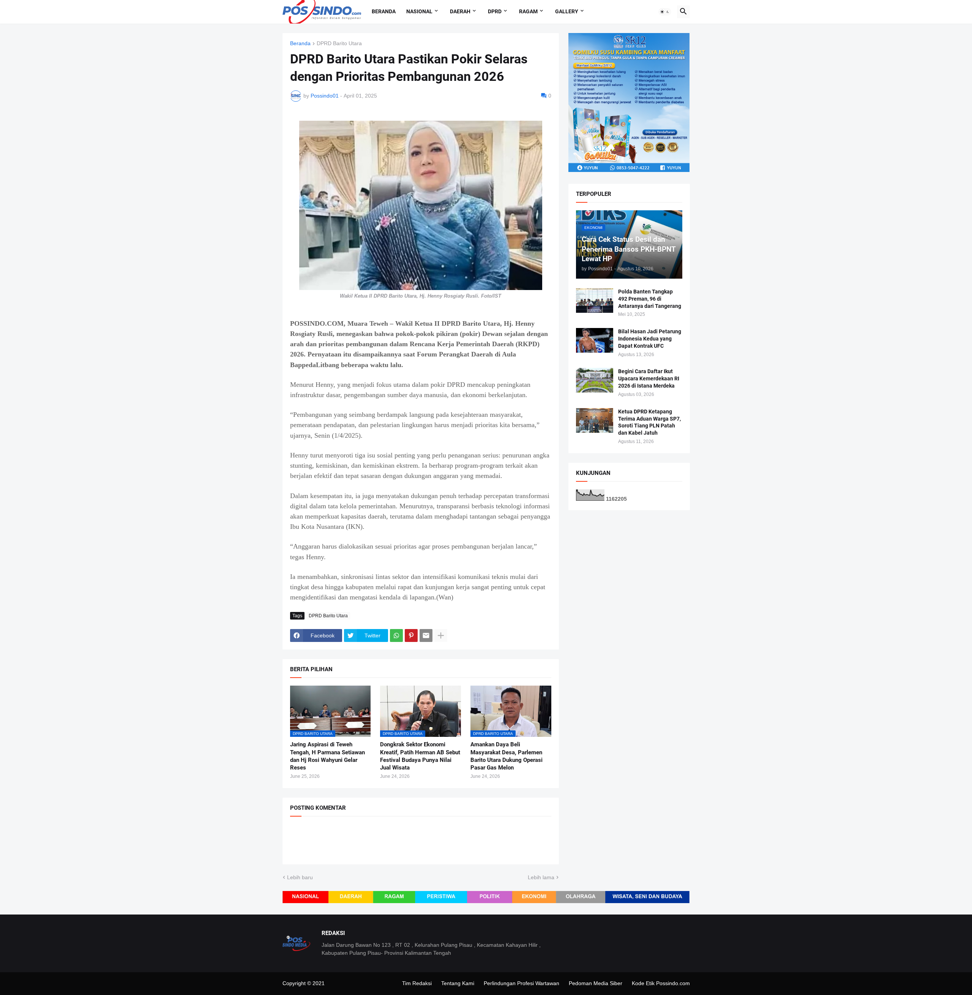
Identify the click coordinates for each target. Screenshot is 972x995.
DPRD (495, 11)
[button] (664, 12)
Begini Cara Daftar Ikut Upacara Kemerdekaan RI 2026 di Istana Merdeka (648, 378)
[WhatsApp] (396, 635)
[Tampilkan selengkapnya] (440, 635)
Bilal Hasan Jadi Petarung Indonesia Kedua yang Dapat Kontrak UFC (649, 338)
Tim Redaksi (417, 983)
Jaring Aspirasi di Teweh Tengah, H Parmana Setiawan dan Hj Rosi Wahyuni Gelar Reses (327, 756)
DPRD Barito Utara (339, 43)
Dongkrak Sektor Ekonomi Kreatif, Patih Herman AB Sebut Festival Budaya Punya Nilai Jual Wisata (420, 756)
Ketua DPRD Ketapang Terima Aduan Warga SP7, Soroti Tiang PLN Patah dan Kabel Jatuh (649, 422)
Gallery (566, 11)
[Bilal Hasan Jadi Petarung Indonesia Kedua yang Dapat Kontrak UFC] (594, 340)
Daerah (460, 11)
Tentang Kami (457, 983)
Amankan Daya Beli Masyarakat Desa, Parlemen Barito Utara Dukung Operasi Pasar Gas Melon (506, 756)
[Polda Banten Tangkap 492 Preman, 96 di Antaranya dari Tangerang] (594, 300)
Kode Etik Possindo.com (661, 983)
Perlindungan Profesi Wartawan (521, 983)
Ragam (528, 11)
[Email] (426, 635)
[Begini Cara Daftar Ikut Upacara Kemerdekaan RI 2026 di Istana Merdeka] (594, 380)
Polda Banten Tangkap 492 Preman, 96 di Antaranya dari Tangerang (649, 299)
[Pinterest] (411, 635)
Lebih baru (300, 877)
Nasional (419, 11)
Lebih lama (541, 877)
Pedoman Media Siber (595, 983)
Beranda (384, 11)
